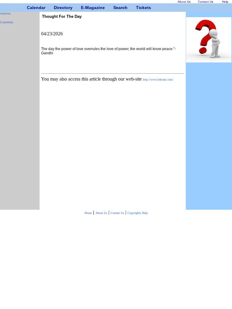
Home (88, 213)
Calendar (29, 7)
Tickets (138, 7)
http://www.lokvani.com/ (158, 79)
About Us (101, 213)
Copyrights (134, 213)
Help (145, 213)
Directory (56, 7)
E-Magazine (83, 7)
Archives (5, 13)
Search (115, 7)
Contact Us (117, 213)
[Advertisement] (18, 119)
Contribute (6, 22)
